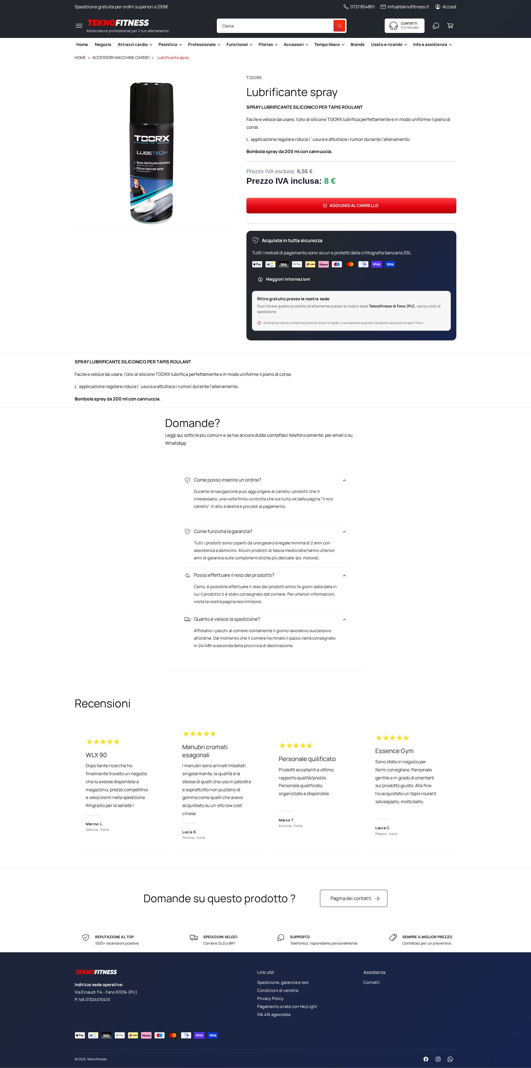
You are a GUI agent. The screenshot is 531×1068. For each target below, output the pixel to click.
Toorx (254, 78)
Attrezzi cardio (133, 44)
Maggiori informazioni (288, 279)
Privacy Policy (270, 998)
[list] (265, 785)
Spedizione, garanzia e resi (283, 982)
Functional (237, 44)
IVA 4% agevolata (273, 1014)
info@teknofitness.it (408, 7)
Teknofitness (96, 1059)
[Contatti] (436, 26)
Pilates (266, 44)
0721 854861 (362, 7)
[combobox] (282, 26)
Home (80, 57)
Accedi (449, 7)
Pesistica (167, 44)
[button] (79, 26)
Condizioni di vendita (277, 990)
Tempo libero (327, 44)
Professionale (202, 44)
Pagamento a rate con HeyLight (287, 1006)
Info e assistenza (430, 44)
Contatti (371, 982)
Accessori (294, 44)
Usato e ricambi (386, 44)
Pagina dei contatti (350, 898)
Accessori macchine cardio (120, 57)
